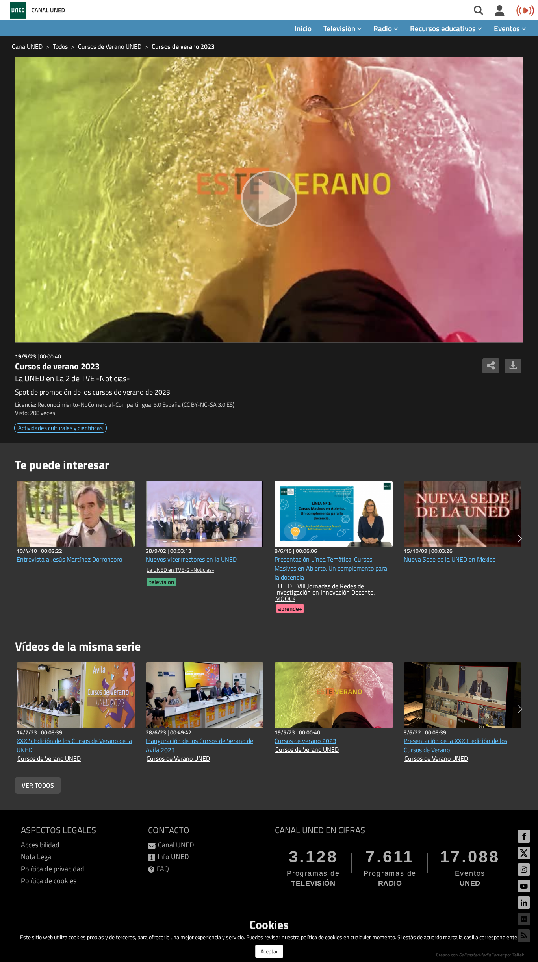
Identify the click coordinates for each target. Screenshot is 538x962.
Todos (60, 46)
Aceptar (269, 951)
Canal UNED (176, 845)
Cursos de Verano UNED (109, 46)
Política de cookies (48, 880)
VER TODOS (38, 785)
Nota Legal (37, 856)
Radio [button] (383, 28)
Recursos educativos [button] (443, 28)
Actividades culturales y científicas (60, 427)
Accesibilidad (40, 845)
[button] (519, 538)
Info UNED (173, 856)
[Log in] (499, 11)
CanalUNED (27, 46)
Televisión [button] (340, 28)
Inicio (303, 28)
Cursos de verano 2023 (183, 46)
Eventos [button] (507, 28)
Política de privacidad (52, 869)
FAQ (163, 869)
